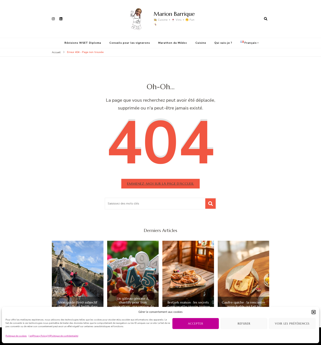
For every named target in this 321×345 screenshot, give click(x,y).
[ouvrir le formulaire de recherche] (265, 19)
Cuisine (200, 43)
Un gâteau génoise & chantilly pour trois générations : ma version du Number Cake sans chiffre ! (133, 304)
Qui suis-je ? (223, 43)
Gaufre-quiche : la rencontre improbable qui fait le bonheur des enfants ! (243, 306)
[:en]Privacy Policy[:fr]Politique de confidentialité (53, 335)
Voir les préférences (292, 323)
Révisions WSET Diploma (82, 43)
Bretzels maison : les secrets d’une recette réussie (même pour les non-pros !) (188, 306)
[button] (313, 312)
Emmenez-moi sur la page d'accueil (160, 183)
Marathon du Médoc (172, 43)
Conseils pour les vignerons (129, 43)
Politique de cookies (16, 335)
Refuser (244, 323)
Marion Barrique (174, 13)
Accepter (195, 323)
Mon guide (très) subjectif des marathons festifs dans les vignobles (78, 306)
